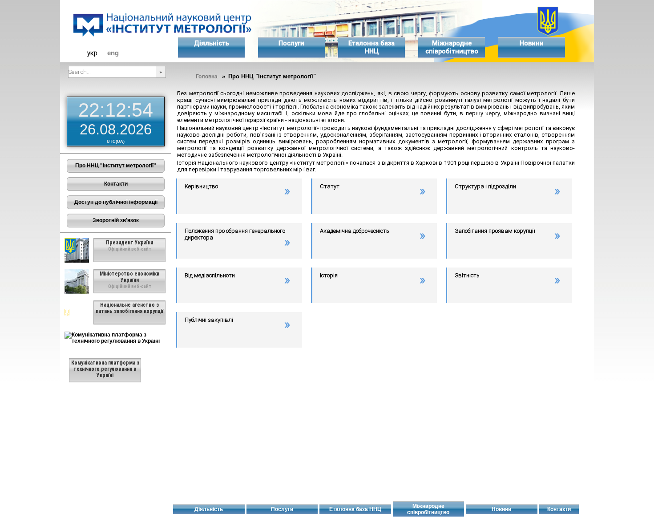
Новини (532, 43)
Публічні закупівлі (209, 319)
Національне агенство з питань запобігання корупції (129, 308)
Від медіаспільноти (210, 275)
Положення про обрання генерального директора (235, 234)
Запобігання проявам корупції (495, 230)
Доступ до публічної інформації (115, 202)
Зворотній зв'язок (116, 220)
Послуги (291, 43)
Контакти (116, 184)
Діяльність (211, 43)
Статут (329, 186)
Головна (207, 76)
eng (113, 53)
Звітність (467, 275)
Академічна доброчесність (354, 230)
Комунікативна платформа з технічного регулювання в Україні (105, 369)
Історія (329, 275)
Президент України (129, 242)
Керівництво (201, 186)
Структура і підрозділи (485, 186)
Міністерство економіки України (129, 277)
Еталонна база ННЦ (371, 47)
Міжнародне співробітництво (451, 47)
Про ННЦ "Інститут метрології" (115, 165)
